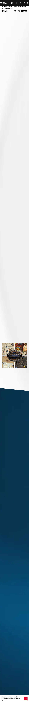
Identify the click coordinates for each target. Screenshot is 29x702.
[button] (17, 3)
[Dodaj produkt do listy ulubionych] (15, 11)
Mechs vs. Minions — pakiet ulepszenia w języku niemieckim (10, 697)
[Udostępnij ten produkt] (18, 11)
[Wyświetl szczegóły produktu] (26, 698)
